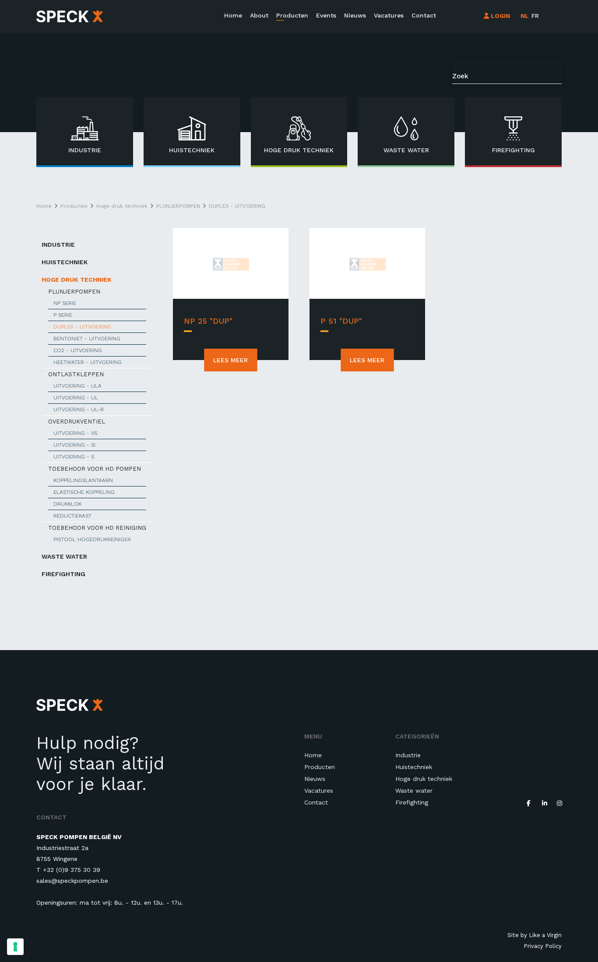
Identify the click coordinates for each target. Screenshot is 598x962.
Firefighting (63, 573)
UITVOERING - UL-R (78, 409)
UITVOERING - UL (75, 398)
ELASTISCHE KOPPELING (84, 492)
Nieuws (355, 15)
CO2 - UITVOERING (77, 350)
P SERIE (62, 315)
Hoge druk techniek (77, 279)
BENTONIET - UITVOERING (86, 339)
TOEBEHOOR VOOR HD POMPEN (94, 468)
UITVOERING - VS (75, 433)
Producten (292, 15)
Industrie (58, 244)
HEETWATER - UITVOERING (87, 362)
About (259, 15)
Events (326, 15)
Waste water (64, 556)
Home (233, 15)
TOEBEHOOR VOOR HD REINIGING (97, 528)
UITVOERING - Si (74, 445)
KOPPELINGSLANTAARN (83, 480)
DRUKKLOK (67, 504)
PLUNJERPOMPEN (74, 291)
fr (535, 15)
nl (525, 15)
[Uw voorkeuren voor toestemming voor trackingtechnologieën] (15, 946)
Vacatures (389, 15)
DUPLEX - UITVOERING (82, 327)
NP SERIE (64, 303)
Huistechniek (65, 262)
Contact (424, 15)
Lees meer (230, 360)
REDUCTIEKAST (72, 516)
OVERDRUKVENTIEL (76, 421)
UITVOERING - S (73, 457)
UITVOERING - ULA (77, 386)
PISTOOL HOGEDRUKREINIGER (92, 539)
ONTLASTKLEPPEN (76, 374)
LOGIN (499, 15)
